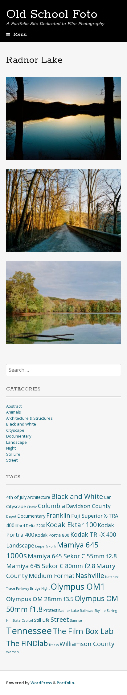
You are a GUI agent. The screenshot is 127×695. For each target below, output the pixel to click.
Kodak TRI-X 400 (93, 534)
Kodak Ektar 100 (71, 524)
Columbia (51, 506)
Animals (13, 412)
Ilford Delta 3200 (30, 525)
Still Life (13, 454)
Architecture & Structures (29, 418)
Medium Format (52, 576)
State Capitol (22, 620)
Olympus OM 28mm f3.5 (40, 599)
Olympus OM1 (78, 586)
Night (11, 448)
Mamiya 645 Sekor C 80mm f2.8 (50, 566)
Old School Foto (51, 14)
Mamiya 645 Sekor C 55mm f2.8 (72, 556)
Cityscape (15, 430)
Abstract (14, 406)
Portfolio (65, 682)
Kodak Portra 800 (52, 535)
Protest (50, 610)
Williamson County (86, 643)
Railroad (86, 610)
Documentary (18, 436)
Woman (12, 652)
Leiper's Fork (45, 546)
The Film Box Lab (83, 631)
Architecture (38, 497)
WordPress (41, 682)
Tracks (54, 645)
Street (12, 460)
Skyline (100, 610)
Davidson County (88, 506)
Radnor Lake (68, 610)
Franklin (58, 515)
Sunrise (76, 620)
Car (107, 497)
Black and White (21, 424)
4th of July (16, 497)
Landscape (16, 442)
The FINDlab (27, 643)
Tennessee (29, 630)
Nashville (90, 575)
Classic (32, 507)
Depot (11, 516)
